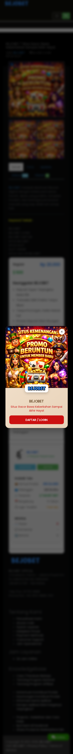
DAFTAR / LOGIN (36, 420)
